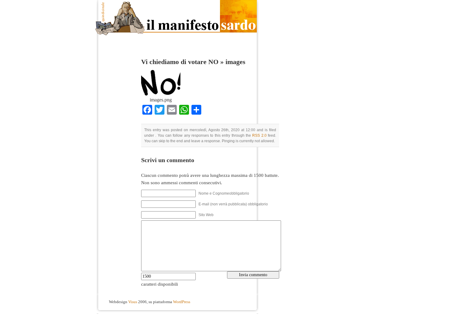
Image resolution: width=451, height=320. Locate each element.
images (235, 62)
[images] (160, 95)
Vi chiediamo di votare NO (179, 62)
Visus (132, 302)
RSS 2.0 (259, 135)
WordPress (181, 302)
